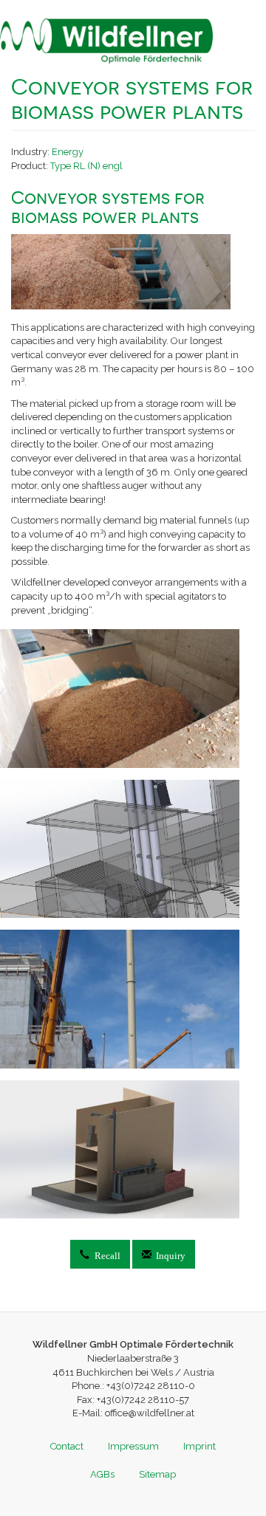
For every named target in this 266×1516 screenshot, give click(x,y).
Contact (66, 1446)
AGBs (102, 1474)
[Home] (106, 41)
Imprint (199, 1446)
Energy (67, 151)
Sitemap (157, 1474)
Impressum (133, 1446)
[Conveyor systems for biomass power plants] (133, 698)
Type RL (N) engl (86, 165)
